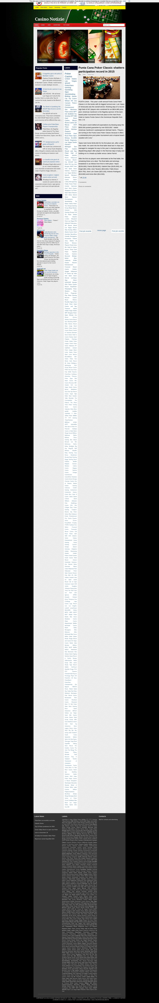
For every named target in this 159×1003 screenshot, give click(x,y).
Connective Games (71, 492)
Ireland (75, 238)
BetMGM (71, 114)
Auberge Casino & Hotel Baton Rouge (71, 431)
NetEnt (66, 649)
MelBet (75, 623)
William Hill (69, 101)
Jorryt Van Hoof (69, 590)
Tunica (75, 765)
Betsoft (67, 175)
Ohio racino (73, 662)
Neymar (74, 197)
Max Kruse (73, 616)
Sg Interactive (85, 952)
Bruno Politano (92, 838)
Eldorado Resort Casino (89, 856)
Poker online (69, 111)
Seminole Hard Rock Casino (76, 951)
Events (75, 520)
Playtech (67, 131)
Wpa (75, 800)
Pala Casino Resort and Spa (70, 921)
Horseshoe (68, 238)
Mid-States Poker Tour (68, 904)
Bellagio (74, 256)
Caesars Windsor (72, 842)
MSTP (75, 612)
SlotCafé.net (41, 269)
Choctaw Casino (69, 481)
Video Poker (93, 978)
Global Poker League (90, 872)
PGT (66, 671)
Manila (66, 616)
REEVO (75, 686)
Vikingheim (74, 780)
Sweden (75, 396)
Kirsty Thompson (69, 599)
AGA (66, 195)
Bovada (67, 457)
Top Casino (66, 25)
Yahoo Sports (69, 804)
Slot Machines (71, 109)
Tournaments (68, 765)
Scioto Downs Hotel (71, 717)
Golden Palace (92, 874)
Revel (66, 300)
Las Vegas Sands (71, 142)
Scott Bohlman (69, 721)
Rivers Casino (69, 122)
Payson (75, 673)
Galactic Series (92, 867)
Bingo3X (71, 448)
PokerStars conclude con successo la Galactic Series (51, 203)
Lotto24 (67, 608)
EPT (72, 116)
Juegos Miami (73, 350)
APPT (66, 424)
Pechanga (67, 675)
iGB (68, 807)
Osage (72, 669)
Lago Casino (85, 893)
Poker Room (79, 930)
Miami (75, 280)
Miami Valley (71, 627)
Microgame (68, 630)
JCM (75, 584)
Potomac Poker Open (68, 935)
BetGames (67, 444)
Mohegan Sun (71, 146)
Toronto (75, 759)
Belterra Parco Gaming (73, 830)
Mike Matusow (80, 904)
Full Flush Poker (71, 867)
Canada (67, 236)
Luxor (70, 354)
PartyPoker (73, 286)
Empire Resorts (71, 262)
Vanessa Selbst (71, 774)
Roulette (67, 302)
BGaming (70, 321)
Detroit (75, 195)
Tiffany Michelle (83, 968)
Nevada (74, 282)
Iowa (75, 577)
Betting (67, 96)
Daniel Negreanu (71, 140)
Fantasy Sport (73, 337)
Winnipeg (70, 796)
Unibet (67, 310)
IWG (75, 575)
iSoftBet (74, 411)
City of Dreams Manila (80, 849)
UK (76, 122)
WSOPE (74, 155)
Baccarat (67, 256)
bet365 (66, 411)
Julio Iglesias (76, 891)
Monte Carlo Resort (71, 361)
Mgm (67, 92)
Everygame (73, 236)
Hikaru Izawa (66, 880)
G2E (75, 533)
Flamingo (74, 339)
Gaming (68, 87)
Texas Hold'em (66, 965)
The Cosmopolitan (76, 965)
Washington (68, 783)
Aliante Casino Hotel (71, 232)
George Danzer (71, 546)
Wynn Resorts (72, 192)
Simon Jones (73, 728)
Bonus (66, 455)
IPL (72, 575)
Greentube (67, 562)
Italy (75, 162)
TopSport (67, 759)
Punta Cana (91, 74)
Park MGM (68, 372)
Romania (71, 383)
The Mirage (71, 750)
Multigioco (74, 363)
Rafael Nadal (73, 689)
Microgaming (73, 181)
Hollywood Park (72, 568)
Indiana (67, 577)
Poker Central (76, 928)
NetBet (75, 647)
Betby (66, 446)
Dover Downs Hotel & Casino (74, 855)
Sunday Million (72, 230)
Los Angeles (73, 606)
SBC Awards (93, 948)
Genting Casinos (71, 544)
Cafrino (75, 466)
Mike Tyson (74, 634)
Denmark (74, 332)
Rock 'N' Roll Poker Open (69, 945)
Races (66, 689)
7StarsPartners (69, 420)
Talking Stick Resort (91, 964)
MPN (70, 612)
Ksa (76, 599)
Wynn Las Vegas (71, 802)
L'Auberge (67, 601)
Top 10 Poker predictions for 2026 (45, 826)
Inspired (71, 577)
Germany (67, 549)
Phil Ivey (71, 164)
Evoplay (74, 522)
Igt (72, 273)
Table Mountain (69, 398)
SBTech (75, 711)
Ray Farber (68, 691)
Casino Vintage (71, 472)
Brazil (75, 326)
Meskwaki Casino (71, 625)
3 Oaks (74, 413)
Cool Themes (72, 998)
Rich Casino (77, 941)
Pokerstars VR (92, 934)
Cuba (73, 494)
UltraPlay (74, 772)
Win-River (67, 794)
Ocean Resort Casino (71, 367)
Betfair (67, 258)
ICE (66, 114)
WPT (75, 111)
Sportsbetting (70, 94)
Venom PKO (68, 776)
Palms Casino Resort (85, 921)
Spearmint (67, 737)
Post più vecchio (118, 231)
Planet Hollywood (71, 157)
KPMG (75, 595)
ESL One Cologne (72, 861)
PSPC (66, 369)
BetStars (74, 173)
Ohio (66, 284)
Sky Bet (71, 730)
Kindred (75, 597)
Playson (67, 245)
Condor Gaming (78, 850)
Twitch (75, 769)
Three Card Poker (73, 968)
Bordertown (74, 455)
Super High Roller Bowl (84, 962)
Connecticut (73, 490)
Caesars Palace (71, 103)
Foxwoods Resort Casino (89, 866)
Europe (72, 212)
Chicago (74, 479)
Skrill (66, 730)
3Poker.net (40, 230)
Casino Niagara (71, 468)
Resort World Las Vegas (79, 940)
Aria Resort (74, 824)
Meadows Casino (71, 619)
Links (49, 25)
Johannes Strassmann (71, 588)
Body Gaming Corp (71, 452)
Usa (75, 101)
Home (36, 25)
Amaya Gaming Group (87, 822)
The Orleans (76, 967)
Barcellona (74, 234)
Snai (75, 302)
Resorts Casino (71, 297)
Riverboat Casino (72, 943)
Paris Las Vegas (69, 221)
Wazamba (74, 783)
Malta (66, 164)
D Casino (81, 852)
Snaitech (74, 732)
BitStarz (67, 450)
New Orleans (73, 914)
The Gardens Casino (88, 965)
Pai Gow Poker (73, 369)
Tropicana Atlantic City (68, 973)
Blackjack (74, 175)
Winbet (75, 794)
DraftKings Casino (89, 855)
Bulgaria (67, 463)
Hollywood (74, 271)
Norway (75, 658)
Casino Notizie (49, 19)
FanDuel (71, 525)
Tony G (74, 756)
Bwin (75, 258)
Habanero (71, 345)
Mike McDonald (89, 904)
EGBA (75, 260)
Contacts (64, 7)
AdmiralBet (74, 424)
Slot (69, 391)
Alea (66, 426)
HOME (37, 7)
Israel (72, 584)
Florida (66, 341)
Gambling (68, 90)
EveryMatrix (68, 522)
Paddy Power (69, 184)
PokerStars (69, 85)
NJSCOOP (68, 282)
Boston (75, 208)
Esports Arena (82, 861)
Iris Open (68, 579)
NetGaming (68, 365)
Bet (76, 442)
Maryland (74, 219)
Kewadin (67, 597)
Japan (75, 179)
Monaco (74, 243)
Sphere (75, 737)
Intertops (74, 129)
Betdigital (71, 446)
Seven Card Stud (75, 952)
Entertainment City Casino (83, 860)
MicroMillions (68, 356)
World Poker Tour (72, 986)
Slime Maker (48, 220)
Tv (73, 767)
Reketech (67, 693)
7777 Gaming (72, 418)
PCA (75, 669)
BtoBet (75, 461)
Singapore (68, 190)
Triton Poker (68, 404)
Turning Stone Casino (81, 975)
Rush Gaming (73, 706)
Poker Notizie (43, 7)
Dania (71, 496)
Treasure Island (71, 308)
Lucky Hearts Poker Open (88, 896)
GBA (66, 536)
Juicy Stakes (69, 240)
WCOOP (70, 162)
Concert (67, 210)
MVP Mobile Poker (71, 614)
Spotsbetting (68, 201)
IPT (76, 345)
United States (71, 79)
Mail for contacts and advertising (108, 819)
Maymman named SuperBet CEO (44, 839)
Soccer (67, 249)
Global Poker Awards (75, 872)
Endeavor (74, 514)
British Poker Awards (71, 328)
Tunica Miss (68, 767)
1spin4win (67, 413)
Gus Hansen (68, 564)
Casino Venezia (71, 470)
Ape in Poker (71, 426)
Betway (67, 138)
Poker (84, 74)
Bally (66, 324)
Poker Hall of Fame (87, 928)
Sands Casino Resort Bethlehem (77, 948)
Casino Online (88, 844)
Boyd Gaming (73, 457)
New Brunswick (69, 651)
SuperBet (67, 743)
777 (66, 418)
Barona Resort (72, 324)
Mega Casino (71, 621)
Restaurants (68, 697)
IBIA (69, 575)
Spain (70, 168)
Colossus (67, 487)
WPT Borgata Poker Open (84, 988)
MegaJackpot (68, 623)
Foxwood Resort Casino (74, 866)
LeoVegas (74, 278)
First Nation (75, 864)
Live (66, 606)
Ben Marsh (73, 439)
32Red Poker (68, 415)
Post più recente (85, 231)
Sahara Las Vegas (71, 713)
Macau (67, 125)
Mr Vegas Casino (87, 909)
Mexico (75, 354)
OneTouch (74, 667)
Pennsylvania (69, 199)
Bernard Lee (69, 442)
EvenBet (74, 138)
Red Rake (74, 691)
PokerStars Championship (77, 934)
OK (129, 1)
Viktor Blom (73, 409)
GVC (70, 536)
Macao (74, 120)
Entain (66, 516)
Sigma (72, 302)
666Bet (75, 415)
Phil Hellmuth (90, 925)
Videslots (67, 409)
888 (75, 116)
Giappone (74, 549)
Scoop (66, 719)
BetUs (75, 444)
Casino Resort (69, 330)
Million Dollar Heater (71, 636)
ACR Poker (87, 821)
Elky (70, 514)
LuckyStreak (73, 608)
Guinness (74, 562)
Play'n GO (74, 675)
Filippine (67, 339)
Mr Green (67, 363)
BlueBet (75, 450)
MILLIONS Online (71, 610)
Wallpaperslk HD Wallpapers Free (99, 998)
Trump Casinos (71, 254)
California (67, 260)
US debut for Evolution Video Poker (45, 835)
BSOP (75, 321)
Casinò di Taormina (68, 844)
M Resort (76, 898)
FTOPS (67, 525)
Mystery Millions (71, 645)
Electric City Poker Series (70, 858)
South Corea (71, 735)
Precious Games (42, 218)
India (75, 273)
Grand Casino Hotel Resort (80, 875)
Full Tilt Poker (81, 867)
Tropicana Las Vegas (81, 973)
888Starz (67, 422)
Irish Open (68, 275)
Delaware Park (86, 853)
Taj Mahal (81, 964)
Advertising (57, 7)
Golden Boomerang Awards (70, 874)
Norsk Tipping (73, 654)
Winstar (71, 315)
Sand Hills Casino (71, 715)
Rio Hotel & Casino (71, 247)
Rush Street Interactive (68, 946)
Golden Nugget (83, 874)
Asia (75, 164)
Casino (43, 25)
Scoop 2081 (73, 719)
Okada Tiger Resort (71, 665)
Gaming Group (71, 542)
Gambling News (42, 250)
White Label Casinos (76, 983)
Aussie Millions (73, 433)
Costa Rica (68, 494)
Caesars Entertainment (85, 840)
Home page (101, 230)
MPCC (66, 612)
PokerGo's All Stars (71, 678)
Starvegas (67, 741)
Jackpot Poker (66, 888)
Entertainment (69, 264)
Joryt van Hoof (83, 890)
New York (80, 914)
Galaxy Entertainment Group (71, 869)
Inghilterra (67, 348)
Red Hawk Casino (91, 937)
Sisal (66, 391)
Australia (67, 234)
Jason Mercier (81, 888)
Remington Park (92, 938)
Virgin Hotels (73, 310)
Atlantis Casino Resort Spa (73, 825)
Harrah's (67, 144)
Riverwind (74, 702)
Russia (75, 227)
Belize (75, 435)
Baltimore (67, 435)
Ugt (66, 772)
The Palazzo (84, 967)
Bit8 (76, 448)
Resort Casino (72, 695)
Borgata (67, 166)
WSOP (67, 83)
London (67, 219)
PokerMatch (68, 680)
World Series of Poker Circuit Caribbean (71, 798)
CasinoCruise (68, 474)
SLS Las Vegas (88, 956)
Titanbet (74, 251)
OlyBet (66, 667)
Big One (90, 833)
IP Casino (68, 273)
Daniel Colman (92, 852)
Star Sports (74, 739)
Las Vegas (71, 81)
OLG (75, 365)
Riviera (75, 300)
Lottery (67, 181)
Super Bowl (74, 741)
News (66, 197)
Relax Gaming (72, 295)
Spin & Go (67, 739)
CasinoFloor (68, 477)
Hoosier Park (75, 882)
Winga (66, 796)
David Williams (77, 853)
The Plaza (73, 402)
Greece (75, 560)
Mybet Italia (73, 643)
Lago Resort (73, 603)
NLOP (70, 647)
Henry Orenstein (92, 879)
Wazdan (67, 785)
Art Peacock (86, 824)
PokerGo (74, 372)
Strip (66, 230)
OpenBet (67, 669)
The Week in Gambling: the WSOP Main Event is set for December (52, 109)
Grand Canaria (73, 555)
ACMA (75, 422)
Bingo (70, 208)
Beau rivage (68, 326)
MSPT (72, 166)
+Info (124, 1)
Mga (66, 280)
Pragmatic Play (79, 935)
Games (51, 7)
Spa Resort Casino (70, 959)
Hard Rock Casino (74, 879)
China (70, 195)
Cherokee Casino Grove (78, 847)
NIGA (66, 647)
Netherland (74, 649)
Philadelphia (68, 289)
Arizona (75, 317)
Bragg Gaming (69, 459)
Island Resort (89, 885)
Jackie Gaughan (71, 586)
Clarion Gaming (71, 485)
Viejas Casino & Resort (75, 980)
